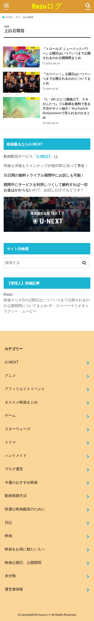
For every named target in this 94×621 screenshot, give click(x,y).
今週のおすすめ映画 (21, 482)
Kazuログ (47, 5)
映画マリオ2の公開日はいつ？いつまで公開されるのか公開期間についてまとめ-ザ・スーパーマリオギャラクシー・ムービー (47, 305)
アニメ (10, 375)
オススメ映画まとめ (21, 402)
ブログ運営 (14, 469)
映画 (8, 536)
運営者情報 (14, 589)
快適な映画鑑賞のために (25, 509)
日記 (8, 522)
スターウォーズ (17, 429)
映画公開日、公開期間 (23, 562)
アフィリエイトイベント (25, 389)
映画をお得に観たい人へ (25, 549)
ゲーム (10, 415)
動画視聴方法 (16, 495)
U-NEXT (43, 156)
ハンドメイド (16, 455)
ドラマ (10, 442)
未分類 (10, 576)
